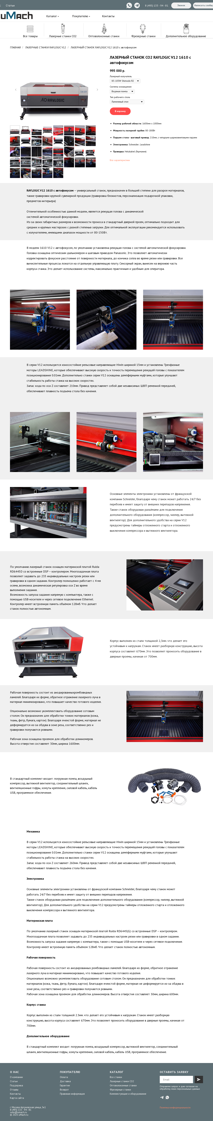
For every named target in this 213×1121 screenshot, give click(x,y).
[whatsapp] (167, 1097)
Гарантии (65, 1085)
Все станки (116, 1077)
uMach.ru (23, 1114)
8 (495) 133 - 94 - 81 (156, 5)
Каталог (51, 16)
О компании (16, 1077)
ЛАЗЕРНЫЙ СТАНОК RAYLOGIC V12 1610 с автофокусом (103, 47)
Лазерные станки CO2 (63, 36)
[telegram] (162, 1097)
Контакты (108, 16)
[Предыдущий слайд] (15, 89)
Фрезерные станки (143, 36)
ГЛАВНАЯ (15, 47)
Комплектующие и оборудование (128, 1093)
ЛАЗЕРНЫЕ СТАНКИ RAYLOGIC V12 (45, 47)
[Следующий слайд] (97, 89)
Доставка (65, 1081)
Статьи (10, 5)
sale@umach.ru (18, 1112)
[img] (17, 15)
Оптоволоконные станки (103, 36)
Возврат (64, 1089)
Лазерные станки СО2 (122, 1081)
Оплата (64, 1077)
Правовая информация (72, 1093)
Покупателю (80, 16)
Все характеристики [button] (120, 160)
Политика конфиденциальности (175, 1107)
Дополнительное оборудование (186, 36)
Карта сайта (17, 1098)
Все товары (30, 36)
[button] (181, 5)
